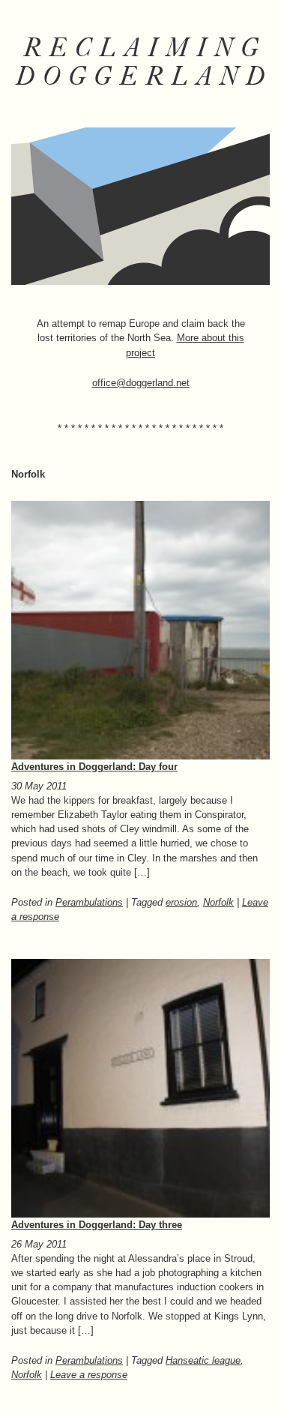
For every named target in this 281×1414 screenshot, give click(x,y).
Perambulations (89, 902)
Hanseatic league (203, 1360)
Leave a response (88, 1374)
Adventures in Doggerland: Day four (94, 766)
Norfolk (218, 902)
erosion (181, 902)
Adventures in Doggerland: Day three (96, 1224)
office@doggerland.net (141, 382)
